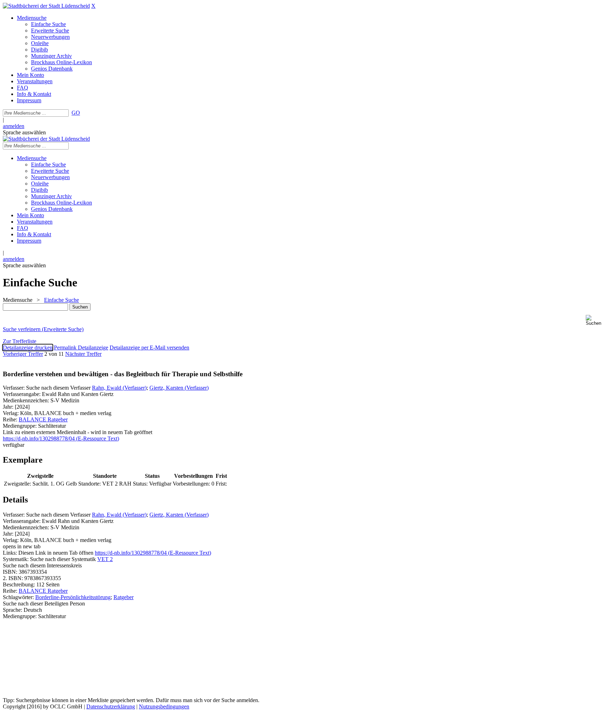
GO (76, 113)
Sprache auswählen (24, 132)
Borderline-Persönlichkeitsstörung (73, 597)
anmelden (13, 126)
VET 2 (105, 559)
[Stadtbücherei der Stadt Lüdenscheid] (46, 6)
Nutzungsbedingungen (164, 706)
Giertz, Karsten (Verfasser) (179, 388)
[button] (596, 320)
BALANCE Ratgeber (43, 419)
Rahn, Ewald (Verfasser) (119, 388)
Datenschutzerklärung (110, 706)
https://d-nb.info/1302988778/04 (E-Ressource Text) (153, 553)
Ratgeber (123, 597)
